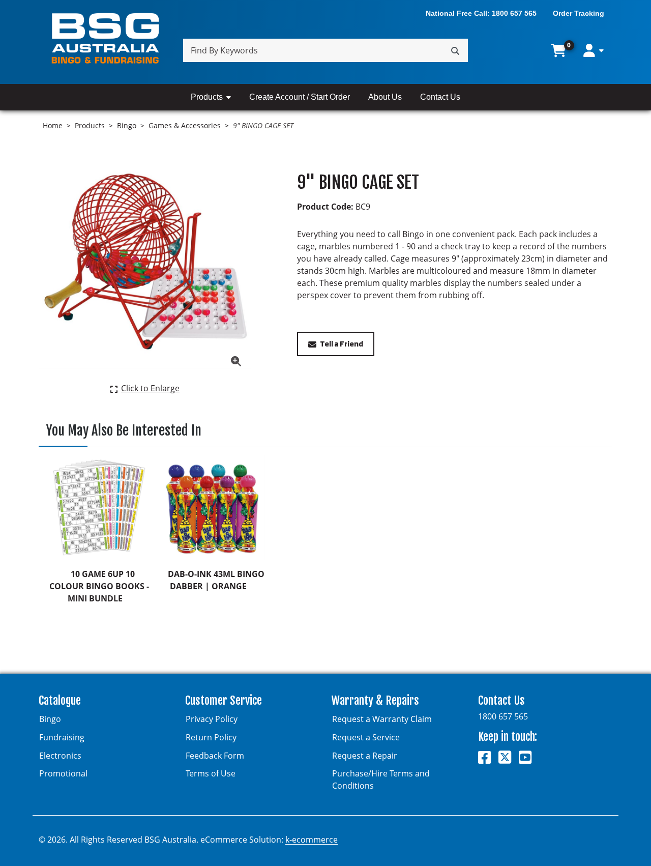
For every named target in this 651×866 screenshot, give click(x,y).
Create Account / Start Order (299, 97)
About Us (385, 97)
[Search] (455, 50)
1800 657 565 (503, 716)
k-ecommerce (311, 839)
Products (207, 97)
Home (53, 125)
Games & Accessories (185, 125)
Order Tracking (578, 13)
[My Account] (593, 50)
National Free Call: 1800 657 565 (481, 13)
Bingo (126, 125)
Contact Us (440, 97)
